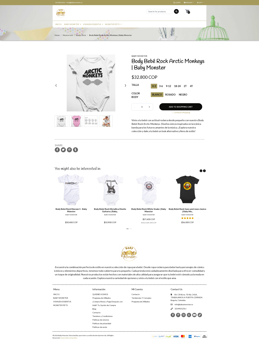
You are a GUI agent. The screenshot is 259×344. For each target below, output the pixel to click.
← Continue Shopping (180, 112)
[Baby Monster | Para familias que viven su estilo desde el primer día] (61, 14)
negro (183, 94)
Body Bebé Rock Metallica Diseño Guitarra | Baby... (110, 210)
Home (57, 35)
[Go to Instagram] (183, 314)
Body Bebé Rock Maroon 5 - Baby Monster (71, 210)
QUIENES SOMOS (100, 294)
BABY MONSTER (71, 24)
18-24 (177, 86)
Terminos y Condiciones (102, 316)
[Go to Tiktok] (200, 314)
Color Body (136, 95)
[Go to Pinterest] (178, 314)
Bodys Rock (81, 35)
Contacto (96, 312)
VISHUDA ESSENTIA (92, 24)
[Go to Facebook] (173, 314)
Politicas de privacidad (101, 323)
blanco (157, 94)
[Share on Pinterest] (69, 150)
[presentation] (56, 86)
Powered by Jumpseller (68, 338)
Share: (59, 145)
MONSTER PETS (112, 24)
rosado (170, 94)
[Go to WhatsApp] (189, 314)
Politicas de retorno (100, 320)
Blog (94, 309)
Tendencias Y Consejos (141, 298)
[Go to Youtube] (194, 314)
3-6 (161, 86)
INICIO (58, 24)
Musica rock (68, 35)
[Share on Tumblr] (75, 150)
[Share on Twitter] (63, 150)
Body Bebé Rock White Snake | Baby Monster (148, 210)
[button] (188, 2)
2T (185, 86)
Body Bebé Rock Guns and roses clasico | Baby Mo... (187, 210)
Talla (135, 84)
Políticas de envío (99, 327)
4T (191, 86)
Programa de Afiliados (101, 298)
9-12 (168, 86)
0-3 (154, 86)
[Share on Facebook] (57, 150)
